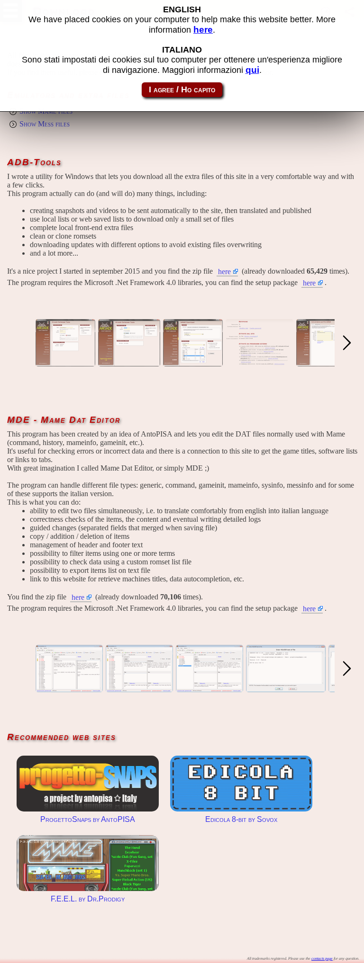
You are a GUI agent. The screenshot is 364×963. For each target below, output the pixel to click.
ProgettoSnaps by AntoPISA (88, 783)
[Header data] (286, 688)
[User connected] (129, 362)
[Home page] (65, 362)
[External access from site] (259, 362)
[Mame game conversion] (329, 362)
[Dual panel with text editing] (69, 688)
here (224, 272)
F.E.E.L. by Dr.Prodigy (88, 863)
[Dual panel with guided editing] (139, 688)
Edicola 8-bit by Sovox (241, 783)
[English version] (193, 362)
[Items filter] (209, 688)
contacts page (322, 958)
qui (252, 70)
